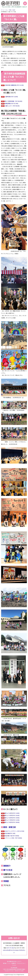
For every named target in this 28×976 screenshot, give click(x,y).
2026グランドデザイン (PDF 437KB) (14, 831)
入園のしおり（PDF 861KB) (12, 106)
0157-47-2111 (10, 971)
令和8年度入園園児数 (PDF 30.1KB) (14, 85)
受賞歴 (6, 881)
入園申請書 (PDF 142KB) (11, 97)
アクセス (14, 965)
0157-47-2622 (10, 948)
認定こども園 (12, 10)
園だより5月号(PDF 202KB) (12, 815)
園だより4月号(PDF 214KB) (12, 813)
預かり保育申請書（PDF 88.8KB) (13, 101)
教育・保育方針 (9, 827)
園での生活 (7, 870)
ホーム (2, 10)
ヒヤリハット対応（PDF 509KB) (13, 838)
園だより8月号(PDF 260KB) (12, 822)
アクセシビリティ (21, 963)
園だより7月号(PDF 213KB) (12, 820)
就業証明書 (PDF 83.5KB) (11, 103)
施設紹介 (7, 865)
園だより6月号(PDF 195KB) (12, 818)
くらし (6, 10)
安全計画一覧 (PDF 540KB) (12, 836)
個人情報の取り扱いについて (14, 961)
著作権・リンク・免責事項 (9, 963)
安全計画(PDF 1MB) (10, 833)
